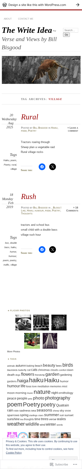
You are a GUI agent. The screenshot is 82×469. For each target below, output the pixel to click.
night (54, 392)
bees (59, 365)
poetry (13, 260)
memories (55, 386)
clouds (54, 370)
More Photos (13, 351)
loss (28, 386)
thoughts (29, 419)
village (14, 169)
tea (21, 419)
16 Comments (72, 209)
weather (16, 424)
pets (30, 398)
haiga (22, 380)
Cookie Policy (14, 452)
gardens (12, 381)
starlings (33, 415)
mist (64, 386)
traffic (6, 264)
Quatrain (62, 405)
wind (42, 424)
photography (57, 398)
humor (13, 251)
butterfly (22, 370)
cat (28, 370)
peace (11, 398)
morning (20, 392)
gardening (66, 374)
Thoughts (26, 213)
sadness (24, 410)
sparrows (13, 415)
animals (11, 366)
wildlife (32, 424)
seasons (44, 410)
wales (61, 419)
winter (51, 424)
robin (16, 410)
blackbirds (12, 370)
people (22, 398)
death (11, 374)
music (30, 393)
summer (51, 415)
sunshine (13, 419)
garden (52, 374)
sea (33, 410)
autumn (21, 365)
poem (24, 130)
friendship (40, 375)
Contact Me (25, 18)
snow (68, 410)
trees (44, 419)
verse (52, 419)
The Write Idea (27, 30)
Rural (29, 116)
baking (30, 365)
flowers (27, 374)
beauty (49, 365)
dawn (70, 370)
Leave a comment (73, 129)
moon (11, 392)
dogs (17, 375)
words (60, 425)
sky (62, 410)
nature (42, 391)
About (8, 18)
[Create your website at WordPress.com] (41, 4)
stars (41, 415)
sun (62, 415)
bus (7, 243)
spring (24, 415)
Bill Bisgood (40, 127)
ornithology (65, 392)
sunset (69, 415)
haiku (13, 247)
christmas (44, 369)
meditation (43, 386)
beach (38, 365)
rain (10, 410)
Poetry (32, 130)
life (23, 386)
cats (34, 369)
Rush (28, 196)
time (37, 419)
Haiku (54, 127)
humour (39, 210)
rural (14, 164)
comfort (62, 370)
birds (67, 365)
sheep (56, 410)
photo (38, 398)
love (34, 386)
